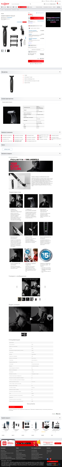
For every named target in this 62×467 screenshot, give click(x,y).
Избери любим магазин (32, 47)
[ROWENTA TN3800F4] (26, 424)
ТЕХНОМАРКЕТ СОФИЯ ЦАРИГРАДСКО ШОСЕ (18, 141)
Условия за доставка (3, 451)
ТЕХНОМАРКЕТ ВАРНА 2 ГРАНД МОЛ (44, 135)
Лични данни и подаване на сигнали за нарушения (8, 458)
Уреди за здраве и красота (8, 9)
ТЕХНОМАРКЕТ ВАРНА (30, 135)
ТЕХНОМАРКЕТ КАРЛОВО (18, 137)
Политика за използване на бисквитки (6, 457)
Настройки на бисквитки (53, 465)
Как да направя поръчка (34, 458)
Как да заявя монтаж (34, 451)
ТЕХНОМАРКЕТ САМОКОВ (31, 139)
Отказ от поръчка (3, 454)
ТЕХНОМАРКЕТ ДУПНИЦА (6, 137)
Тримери (18, 9)
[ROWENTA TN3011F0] (36, 424)
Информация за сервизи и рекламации (36, 454)
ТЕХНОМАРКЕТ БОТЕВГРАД (19, 135)
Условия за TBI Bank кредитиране (20, 454)
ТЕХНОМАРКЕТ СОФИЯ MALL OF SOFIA (56, 139)
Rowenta (37, 127)
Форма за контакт (49, 450)
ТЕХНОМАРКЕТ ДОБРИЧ (55, 135)
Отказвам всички (53, 463)
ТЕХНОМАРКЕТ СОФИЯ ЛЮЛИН (7, 141)
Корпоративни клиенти (19, 457)
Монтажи (17, 451)
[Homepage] (5, 4)
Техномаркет (9, 17)
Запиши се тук (57, 443)
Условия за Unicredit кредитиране (21, 458)
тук (9, 465)
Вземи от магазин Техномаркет (20, 450)
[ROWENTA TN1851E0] (6, 424)
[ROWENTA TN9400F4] (46, 424)
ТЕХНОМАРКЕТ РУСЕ (6, 139)
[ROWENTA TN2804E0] (16, 424)
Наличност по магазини (36, 49)
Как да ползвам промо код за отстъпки (36, 457)
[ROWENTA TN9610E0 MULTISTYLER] (55, 424)
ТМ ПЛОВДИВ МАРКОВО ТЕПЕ (31, 141)
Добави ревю (7, 149)
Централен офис (49, 451)
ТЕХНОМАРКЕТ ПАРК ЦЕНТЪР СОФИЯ (43, 137)
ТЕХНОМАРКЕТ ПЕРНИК (55, 137)
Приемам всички (53, 461)
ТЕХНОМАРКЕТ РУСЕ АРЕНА (19, 139)
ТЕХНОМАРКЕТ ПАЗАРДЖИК (31, 137)
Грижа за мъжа (14, 9)
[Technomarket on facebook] (47, 459)
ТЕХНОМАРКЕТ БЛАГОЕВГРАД (7, 135)
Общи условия (3, 450)
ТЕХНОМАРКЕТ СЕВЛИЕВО (43, 139)
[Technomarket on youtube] (50, 459)
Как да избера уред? (34, 450)
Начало (2, 9)
